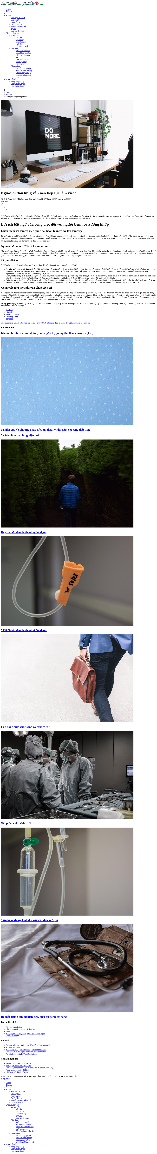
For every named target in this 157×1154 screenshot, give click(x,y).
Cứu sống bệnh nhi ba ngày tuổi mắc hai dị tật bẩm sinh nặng (29, 1068)
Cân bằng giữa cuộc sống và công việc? (25, 726)
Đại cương (20, 40)
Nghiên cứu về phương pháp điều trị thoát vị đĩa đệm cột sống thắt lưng (45, 429)
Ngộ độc (19, 44)
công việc (9, 312)
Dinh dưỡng (15, 66)
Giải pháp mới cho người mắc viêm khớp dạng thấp (26, 1052)
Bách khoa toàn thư (23, 53)
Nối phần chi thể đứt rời (16, 823)
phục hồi (9, 319)
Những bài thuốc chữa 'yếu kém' (18, 1066)
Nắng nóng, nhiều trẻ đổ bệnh (17, 1070)
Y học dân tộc (11, 79)
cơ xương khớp (12, 316)
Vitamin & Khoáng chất (25, 1142)
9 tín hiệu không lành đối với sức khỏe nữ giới (29, 920)
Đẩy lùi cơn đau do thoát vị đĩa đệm (23, 532)
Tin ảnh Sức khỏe (13, 1047)
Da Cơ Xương (16, 24)
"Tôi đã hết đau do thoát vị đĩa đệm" (24, 630)
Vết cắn (19, 37)
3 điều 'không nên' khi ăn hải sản (18, 1063)
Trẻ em (8, 15)
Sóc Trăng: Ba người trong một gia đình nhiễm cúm (26, 1050)
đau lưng (9, 310)
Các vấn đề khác (17, 31)
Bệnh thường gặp (12, 33)
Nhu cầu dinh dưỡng (24, 70)
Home (8, 9)
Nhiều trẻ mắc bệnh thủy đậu (17, 1072)
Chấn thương (21, 42)
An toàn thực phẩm (23, 68)
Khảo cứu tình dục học (24, 1127)
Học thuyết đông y (18, 86)
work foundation (12, 314)
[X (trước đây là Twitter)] (7, 210)
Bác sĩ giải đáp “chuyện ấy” (21, 63)
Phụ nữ (9, 13)
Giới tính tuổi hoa (22, 59)
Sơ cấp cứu (15, 35)
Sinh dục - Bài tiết (18, 18)
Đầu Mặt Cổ (15, 20)
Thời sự (9, 11)
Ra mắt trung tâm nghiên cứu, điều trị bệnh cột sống (34, 1016)
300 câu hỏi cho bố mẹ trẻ (21, 1100)
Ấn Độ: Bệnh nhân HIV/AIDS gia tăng (21, 1054)
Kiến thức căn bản (23, 51)
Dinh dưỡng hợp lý (23, 73)
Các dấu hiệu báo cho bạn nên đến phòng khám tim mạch (28, 1045)
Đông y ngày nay (17, 81)
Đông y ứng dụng (18, 84)
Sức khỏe (25, 199)
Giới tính (14, 48)
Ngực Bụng (15, 22)
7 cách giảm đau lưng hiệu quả (20, 435)
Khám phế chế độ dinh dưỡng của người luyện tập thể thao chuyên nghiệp (47, 333)
